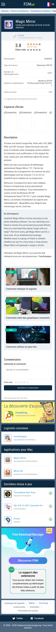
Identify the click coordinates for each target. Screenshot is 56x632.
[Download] (50, 493)
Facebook (39, 618)
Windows (5, 11)
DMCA (32, 603)
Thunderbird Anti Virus (24, 492)
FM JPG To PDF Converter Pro (28, 505)
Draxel (17, 518)
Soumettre (34, 607)
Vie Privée (43, 603)
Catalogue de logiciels (14, 603)
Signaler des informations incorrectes (22, 99)
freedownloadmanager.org (29, 625)
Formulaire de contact (28, 610)
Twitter (19, 618)
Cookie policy (19, 607)
